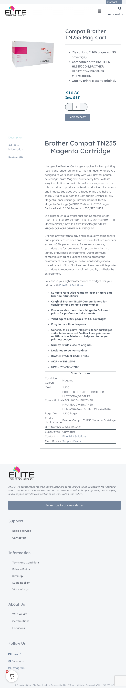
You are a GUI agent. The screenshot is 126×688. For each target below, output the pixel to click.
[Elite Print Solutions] (15, 7)
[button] (119, 8)
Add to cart (78, 117)
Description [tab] (15, 137)
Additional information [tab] (15, 147)
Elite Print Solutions (71, 285)
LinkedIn (16, 654)
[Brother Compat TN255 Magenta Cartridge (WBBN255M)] (33, 54)
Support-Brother (72, 441)
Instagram (18, 667)
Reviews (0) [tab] (15, 157)
